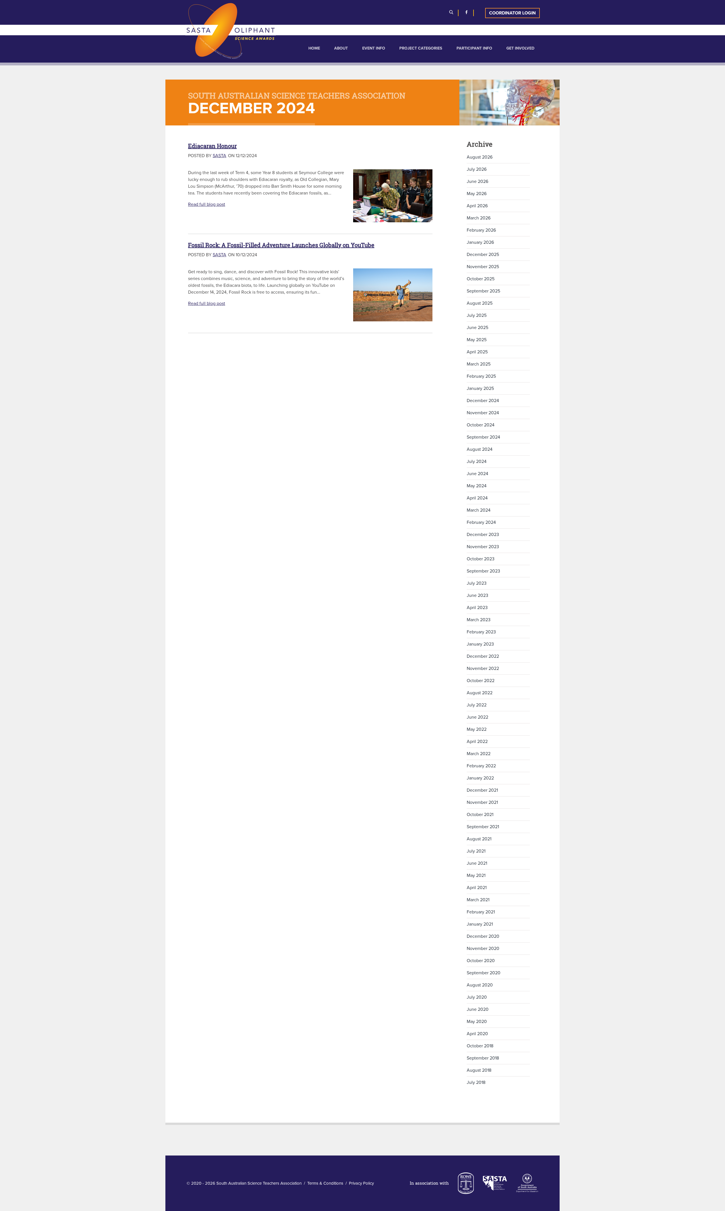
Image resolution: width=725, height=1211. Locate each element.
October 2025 (480, 279)
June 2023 (477, 595)
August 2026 (479, 157)
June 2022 (477, 717)
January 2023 (480, 644)
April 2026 (477, 206)
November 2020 (483, 948)
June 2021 (477, 863)
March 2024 (479, 510)
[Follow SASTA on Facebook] (466, 13)
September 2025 (483, 291)
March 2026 (479, 218)
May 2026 (477, 194)
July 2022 (477, 705)
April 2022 (477, 741)
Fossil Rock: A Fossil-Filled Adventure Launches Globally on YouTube (281, 245)
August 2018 (479, 1070)
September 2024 (483, 437)
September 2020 (483, 973)
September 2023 (483, 571)
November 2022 (483, 668)
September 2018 (483, 1058)
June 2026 (477, 181)
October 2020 (481, 961)
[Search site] (451, 13)
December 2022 (483, 656)
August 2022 (479, 693)
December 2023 (483, 534)
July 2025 (477, 315)
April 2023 (477, 607)
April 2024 (477, 498)
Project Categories (420, 48)
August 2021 (479, 839)
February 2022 (481, 766)
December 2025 (483, 254)
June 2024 (477, 474)
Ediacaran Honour (212, 146)
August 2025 (479, 303)
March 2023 (479, 620)
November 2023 (483, 547)
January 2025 (480, 388)
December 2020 (483, 936)
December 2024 (483, 400)
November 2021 (482, 802)
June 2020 (478, 1009)
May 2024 (477, 486)
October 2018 (480, 1046)
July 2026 (477, 169)
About (341, 48)
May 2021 (476, 875)
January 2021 (480, 924)
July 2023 (477, 583)
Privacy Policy (361, 1183)
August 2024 (479, 449)
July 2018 (476, 1082)
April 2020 (477, 1034)
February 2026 (481, 230)
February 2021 (481, 912)
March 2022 (479, 754)
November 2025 (483, 267)
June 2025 (477, 327)
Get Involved (520, 48)
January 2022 (480, 778)
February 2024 (481, 522)
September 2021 (483, 827)
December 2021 (482, 790)
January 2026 (480, 242)
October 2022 (480, 681)
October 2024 (480, 425)
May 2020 (477, 1021)
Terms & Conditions (325, 1183)
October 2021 (480, 814)
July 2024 (477, 461)
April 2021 (477, 887)
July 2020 (477, 997)
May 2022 (477, 729)
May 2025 (477, 340)
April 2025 (477, 352)
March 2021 (478, 900)
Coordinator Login (512, 13)
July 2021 (476, 851)
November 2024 (483, 413)
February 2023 (481, 632)
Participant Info (474, 48)
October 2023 (480, 559)
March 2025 (479, 364)
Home (314, 48)
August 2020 (480, 985)
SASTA (219, 156)
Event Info (373, 48)
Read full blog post (206, 204)
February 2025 (481, 376)
